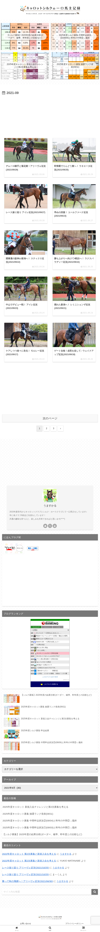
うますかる (50, 505)
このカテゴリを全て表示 (50, 677)
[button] (94, 892)
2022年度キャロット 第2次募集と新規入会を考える (29, 854)
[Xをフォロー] (50, 526)
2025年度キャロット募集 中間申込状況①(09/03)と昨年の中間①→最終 (40, 827)
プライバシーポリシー (74, 923)
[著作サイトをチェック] (45, 526)
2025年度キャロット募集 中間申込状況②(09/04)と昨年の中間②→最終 (40, 820)
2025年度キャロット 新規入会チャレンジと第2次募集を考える (35, 807)
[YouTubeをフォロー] (55, 526)
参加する (66, 680)
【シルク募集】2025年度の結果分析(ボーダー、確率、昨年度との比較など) (42, 834)
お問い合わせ (25, 923)
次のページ (50, 418)
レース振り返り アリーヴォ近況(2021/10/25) (25, 867)
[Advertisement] (50, 115)
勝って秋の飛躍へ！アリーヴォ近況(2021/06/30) (27, 881)
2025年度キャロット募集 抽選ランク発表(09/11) (28, 814)
